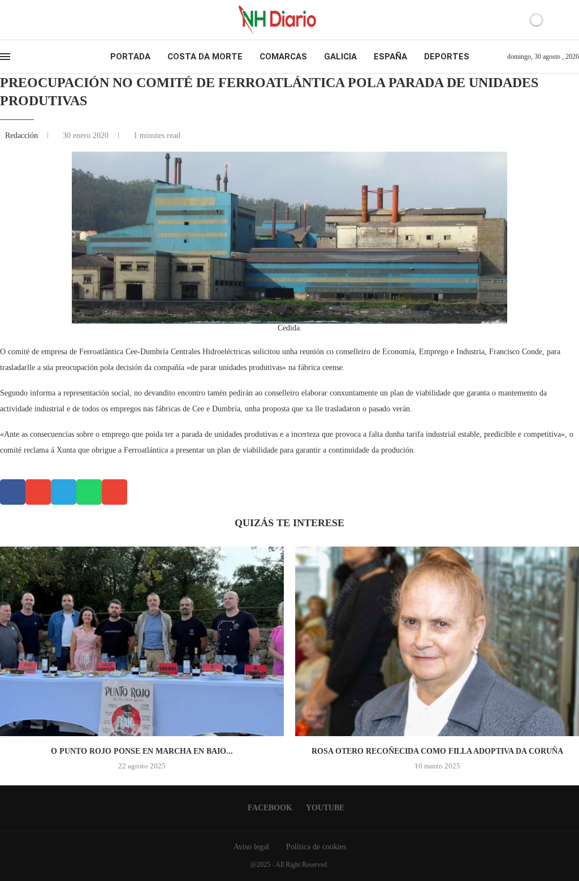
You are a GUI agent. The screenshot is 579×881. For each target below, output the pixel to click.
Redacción (22, 135)
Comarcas (283, 56)
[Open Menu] (5, 56)
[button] (12, 492)
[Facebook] (15, 19)
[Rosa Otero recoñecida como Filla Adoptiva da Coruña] (437, 641)
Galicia (340, 56)
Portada (130, 56)
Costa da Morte (205, 56)
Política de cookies (316, 847)
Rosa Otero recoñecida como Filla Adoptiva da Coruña (437, 751)
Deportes (446, 56)
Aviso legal (251, 847)
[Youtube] (24, 19)
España (390, 56)
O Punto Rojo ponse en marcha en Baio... (142, 751)
